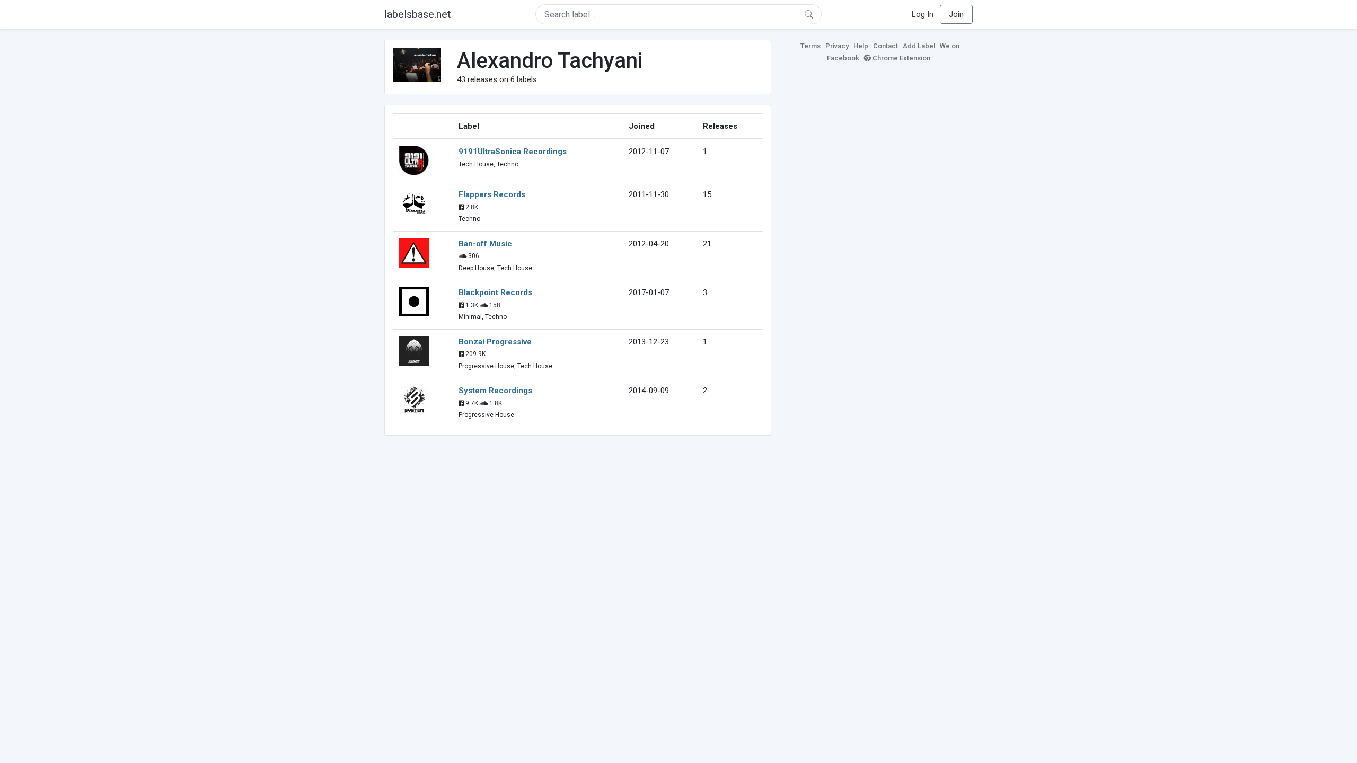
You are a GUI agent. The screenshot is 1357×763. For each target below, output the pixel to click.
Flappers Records (492, 194)
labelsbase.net (417, 14)
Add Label (919, 46)
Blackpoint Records (495, 292)
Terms (810, 46)
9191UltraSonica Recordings (513, 151)
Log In (922, 14)
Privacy (837, 46)
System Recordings (495, 390)
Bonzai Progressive (495, 342)
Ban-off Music (485, 244)
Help (860, 46)
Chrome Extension (900, 58)
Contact (885, 46)
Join (956, 14)
